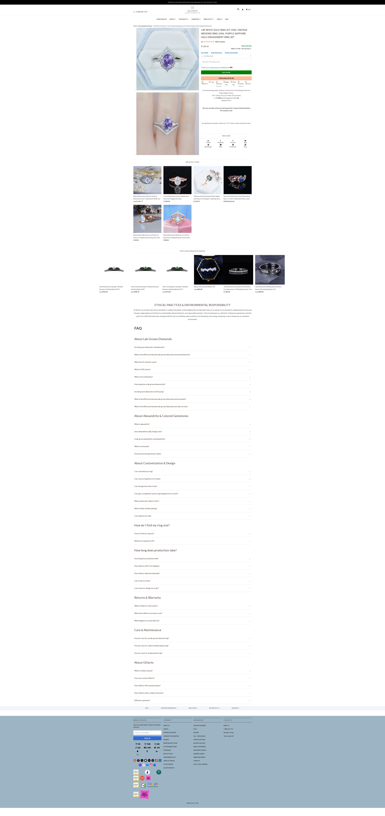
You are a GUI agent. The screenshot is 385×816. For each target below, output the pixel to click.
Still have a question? (192, 700)
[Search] (238, 9)
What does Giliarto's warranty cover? (192, 613)
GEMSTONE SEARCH (199, 757)
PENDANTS (183, 19)
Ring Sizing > (193, 708)
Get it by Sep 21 (246, 47)
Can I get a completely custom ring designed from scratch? (192, 493)
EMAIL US (226, 725)
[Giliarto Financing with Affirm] (143, 766)
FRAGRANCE (167, 750)
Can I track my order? (192, 580)
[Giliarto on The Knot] (134, 761)
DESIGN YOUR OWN (199, 739)
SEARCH (165, 729)
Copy (245, 147)
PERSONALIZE (162, 19)
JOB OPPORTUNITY (168, 768)
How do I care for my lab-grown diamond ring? (192, 638)
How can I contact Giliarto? (192, 678)
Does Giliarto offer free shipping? (192, 565)
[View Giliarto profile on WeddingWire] (136, 774)
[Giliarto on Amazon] (152, 761)
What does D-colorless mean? (192, 362)
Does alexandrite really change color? (192, 431)
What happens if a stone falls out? (192, 620)
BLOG (195, 729)
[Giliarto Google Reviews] (145, 761)
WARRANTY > (236, 708)
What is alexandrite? (192, 424)
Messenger (208, 147)
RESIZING (166, 739)
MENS (219, 19)
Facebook (221, 142)
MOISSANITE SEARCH (200, 750)
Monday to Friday (229, 732)
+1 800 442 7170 (141, 12)
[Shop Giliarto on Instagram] (151, 766)
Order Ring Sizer (216, 52)
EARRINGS (196, 19)
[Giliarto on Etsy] (142, 761)
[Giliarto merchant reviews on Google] (150, 788)
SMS (220, 147)
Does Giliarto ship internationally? (192, 573)
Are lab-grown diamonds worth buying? (192, 391)
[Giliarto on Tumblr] (147, 751)
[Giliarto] (192, 9)
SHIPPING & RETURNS (169, 732)
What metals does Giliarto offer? (192, 501)
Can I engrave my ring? (192, 515)
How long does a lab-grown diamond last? (192, 384)
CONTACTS (197, 761)
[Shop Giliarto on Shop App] (140, 766)
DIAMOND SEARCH (199, 754)
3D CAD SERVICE (168, 764)
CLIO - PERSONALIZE (199, 736)
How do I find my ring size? (192, 533)
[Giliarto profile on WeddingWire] (136, 787)
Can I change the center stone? (192, 486)
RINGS (172, 19)
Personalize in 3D (226, 78)
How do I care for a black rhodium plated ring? (192, 645)
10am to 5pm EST (229, 736)
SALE (227, 19)
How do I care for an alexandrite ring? (192, 653)
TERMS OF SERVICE (169, 761)
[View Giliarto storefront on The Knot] (142, 780)
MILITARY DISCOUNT (199, 743)
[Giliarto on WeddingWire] (138, 761)
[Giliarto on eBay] (149, 761)
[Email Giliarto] (138, 755)
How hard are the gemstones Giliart (192, 453)
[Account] (243, 9)
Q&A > (147, 708)
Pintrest (233, 142)
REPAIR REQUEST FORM (170, 743)
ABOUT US (166, 725)
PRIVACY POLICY (168, 754)
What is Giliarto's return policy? (192, 605)
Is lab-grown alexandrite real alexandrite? (192, 438)
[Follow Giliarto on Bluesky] (147, 766)
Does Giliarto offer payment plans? (192, 685)
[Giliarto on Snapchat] (138, 751)
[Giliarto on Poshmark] (156, 761)
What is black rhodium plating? (192, 508)
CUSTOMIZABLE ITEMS (170, 746)
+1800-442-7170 (228, 729)
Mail (245, 143)
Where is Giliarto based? (192, 670)
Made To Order (236, 48)
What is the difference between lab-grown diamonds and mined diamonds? (192, 354)
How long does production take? (192, 558)
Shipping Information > (169, 708)
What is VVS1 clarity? (192, 369)
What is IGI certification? (192, 376)
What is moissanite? (192, 446)
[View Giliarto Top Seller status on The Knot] (148, 780)
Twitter (208, 142)
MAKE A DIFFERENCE (200, 746)
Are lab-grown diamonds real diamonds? (192, 347)
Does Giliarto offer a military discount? (192, 693)
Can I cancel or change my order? (192, 588)
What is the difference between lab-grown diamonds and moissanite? (192, 399)
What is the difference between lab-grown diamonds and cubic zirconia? (192, 406)
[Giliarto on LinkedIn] (157, 751)
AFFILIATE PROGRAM (200, 725)
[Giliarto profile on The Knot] (136, 796)
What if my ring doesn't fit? (192, 540)
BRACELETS (209, 19)
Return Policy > (214, 708)
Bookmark (233, 147)
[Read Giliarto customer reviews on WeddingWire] (158, 774)
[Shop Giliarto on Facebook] (154, 766)
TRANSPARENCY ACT (169, 757)
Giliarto (188, 803)
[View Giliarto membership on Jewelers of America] (147, 774)
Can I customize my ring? (192, 471)
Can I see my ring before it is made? (192, 478)
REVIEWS (196, 732)
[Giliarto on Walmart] (160, 761)
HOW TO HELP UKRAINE (200, 764)
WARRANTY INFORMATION (171, 736)
